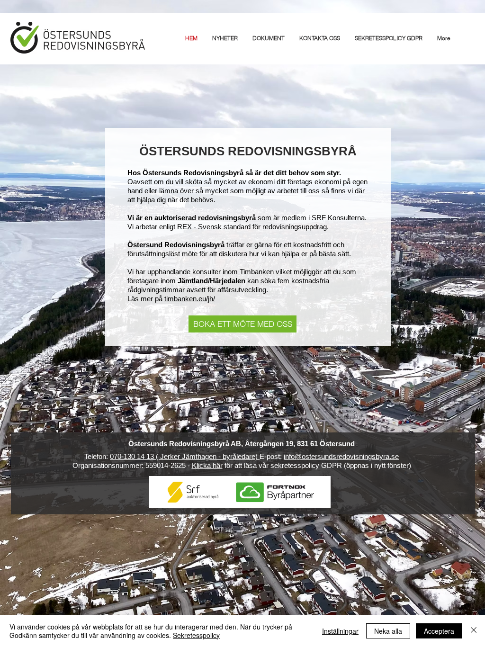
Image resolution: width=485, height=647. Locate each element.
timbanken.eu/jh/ (189, 299)
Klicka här (207, 465)
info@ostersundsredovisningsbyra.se (341, 456)
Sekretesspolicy (196, 635)
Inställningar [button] (340, 631)
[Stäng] (473, 630)
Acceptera (439, 631)
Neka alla (388, 631)
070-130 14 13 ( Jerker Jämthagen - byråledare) (185, 456)
